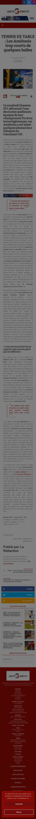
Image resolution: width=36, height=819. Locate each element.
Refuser (19, 812)
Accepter (19, 804)
